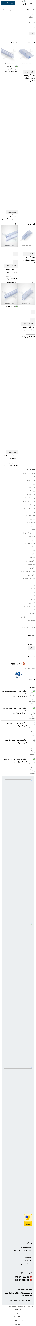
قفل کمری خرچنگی (29, 578)
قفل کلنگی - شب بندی (28, 571)
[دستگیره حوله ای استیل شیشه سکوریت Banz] (32, 713)
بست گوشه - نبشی (29, 508)
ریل (33, 540)
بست (33, 484)
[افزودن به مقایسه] (32, 67)
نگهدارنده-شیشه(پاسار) (28, 617)
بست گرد (32, 505)
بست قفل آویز (30, 494)
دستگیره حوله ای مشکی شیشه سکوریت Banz (14, 692)
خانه (33, 9)
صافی (31, 648)
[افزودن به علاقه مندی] (22, 67)
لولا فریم (32, 603)
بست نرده (32, 512)
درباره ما (28, 1260)
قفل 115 (32, 557)
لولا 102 (32, 592)
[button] (11, 266)
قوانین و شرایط (26, 1254)
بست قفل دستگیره (29, 498)
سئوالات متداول (26, 1264)
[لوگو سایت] (23, 3)
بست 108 (32, 487)
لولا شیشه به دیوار (29, 606)
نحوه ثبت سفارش (25, 1247)
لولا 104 (32, 599)
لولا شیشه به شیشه (29, 610)
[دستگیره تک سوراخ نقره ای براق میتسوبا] (32, 766)
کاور (33, 582)
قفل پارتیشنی (30, 561)
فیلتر (31, 33)
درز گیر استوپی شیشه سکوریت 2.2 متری (28, 260)
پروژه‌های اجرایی (29, 522)
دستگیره (32, 529)
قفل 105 (32, 554)
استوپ (32, 477)
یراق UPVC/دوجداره (28, 627)
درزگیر (32, 526)
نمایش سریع (27, 67)
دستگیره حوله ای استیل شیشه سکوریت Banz (15, 709)
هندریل (32, 624)
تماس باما (28, 1257)
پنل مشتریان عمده (8, 3)
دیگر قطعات (31, 536)
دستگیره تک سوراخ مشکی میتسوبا (16, 723)
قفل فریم (32, 568)
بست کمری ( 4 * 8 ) (29, 501)
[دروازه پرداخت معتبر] (28, 1220)
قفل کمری (31, 575)
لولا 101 (32, 589)
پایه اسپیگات (31, 519)
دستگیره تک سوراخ (29, 533)
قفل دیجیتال (31, 564)
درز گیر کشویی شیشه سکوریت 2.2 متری (28, 78)
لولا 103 (32, 596)
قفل (33, 550)
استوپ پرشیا (31, 480)
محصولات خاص (30, 613)
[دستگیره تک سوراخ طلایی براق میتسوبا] (32, 747)
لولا (34, 585)
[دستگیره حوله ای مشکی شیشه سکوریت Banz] (32, 697)
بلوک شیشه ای (30, 515)
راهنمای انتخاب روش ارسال (22, 1250)
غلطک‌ (33, 547)
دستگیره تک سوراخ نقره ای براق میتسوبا (15, 759)
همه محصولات (30, 620)
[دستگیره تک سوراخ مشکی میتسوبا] (32, 729)
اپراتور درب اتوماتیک (28, 473)
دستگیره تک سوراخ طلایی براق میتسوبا (15, 740)
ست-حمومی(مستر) (29, 543)
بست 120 (32, 491)
